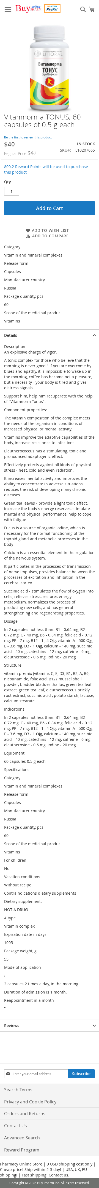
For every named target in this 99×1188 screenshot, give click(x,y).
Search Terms (18, 1090)
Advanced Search (22, 1138)
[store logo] (38, 8)
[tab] (49, 335)
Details (10, 335)
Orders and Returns (24, 1114)
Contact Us (15, 1126)
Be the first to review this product (28, 137)
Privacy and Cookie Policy (30, 1102)
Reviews (11, 1025)
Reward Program (21, 1150)
